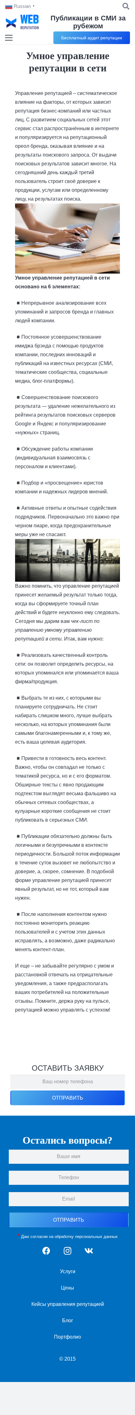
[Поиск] (125, 6)
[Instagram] (68, 1251)
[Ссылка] (22, 22)
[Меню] (9, 38)
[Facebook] (46, 1251)
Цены (67, 1287)
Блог (67, 1320)
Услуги (67, 1271)
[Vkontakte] (89, 1251)
